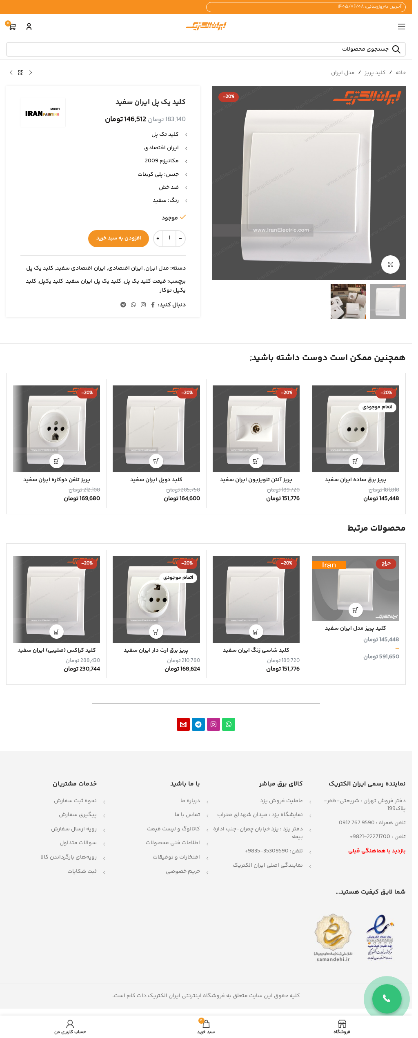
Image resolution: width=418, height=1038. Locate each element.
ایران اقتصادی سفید (81, 268)
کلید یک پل (39, 268)
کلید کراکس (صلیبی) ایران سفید (57, 650)
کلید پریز (375, 73)
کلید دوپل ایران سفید (156, 480)
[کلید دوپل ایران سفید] (156, 428)
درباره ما (190, 801)
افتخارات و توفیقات (176, 857)
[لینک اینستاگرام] (143, 305)
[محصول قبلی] (31, 73)
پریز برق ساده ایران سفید (356, 480)
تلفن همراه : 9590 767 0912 (372, 823)
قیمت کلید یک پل (145, 281)
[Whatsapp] (228, 724)
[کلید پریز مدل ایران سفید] (355, 588)
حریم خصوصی (183, 871)
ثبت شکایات (82, 871)
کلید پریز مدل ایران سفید (355, 628)
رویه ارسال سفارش (74, 829)
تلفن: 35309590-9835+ (274, 851)
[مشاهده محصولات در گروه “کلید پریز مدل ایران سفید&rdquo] (356, 610)
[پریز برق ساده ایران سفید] (355, 428)
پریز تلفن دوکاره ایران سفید (56, 480)
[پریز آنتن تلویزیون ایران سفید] (256, 428)
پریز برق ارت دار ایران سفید (156, 650)
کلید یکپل (51, 281)
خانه (401, 73)
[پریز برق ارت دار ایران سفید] (156, 599)
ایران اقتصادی (125, 268)
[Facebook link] (153, 305)
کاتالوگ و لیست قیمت (173, 829)
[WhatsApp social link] (133, 305)
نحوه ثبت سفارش (75, 801)
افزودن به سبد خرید (118, 238)
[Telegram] (198, 724)
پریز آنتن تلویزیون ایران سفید (256, 480)
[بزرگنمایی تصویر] (390, 264)
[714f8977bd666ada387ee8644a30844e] (183, 724)
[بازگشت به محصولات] (21, 73)
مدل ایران (343, 73)
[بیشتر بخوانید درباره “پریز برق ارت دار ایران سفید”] (156, 631)
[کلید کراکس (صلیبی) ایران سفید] (56, 599)
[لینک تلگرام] (123, 305)
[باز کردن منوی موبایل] (402, 26)
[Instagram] (213, 724)
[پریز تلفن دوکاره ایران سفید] (56, 428)
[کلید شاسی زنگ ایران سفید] (256, 599)
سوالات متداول (78, 843)
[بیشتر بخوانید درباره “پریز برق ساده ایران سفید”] (356, 461)
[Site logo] (206, 26)
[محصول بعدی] (11, 73)
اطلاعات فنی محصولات (173, 843)
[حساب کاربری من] (29, 26)
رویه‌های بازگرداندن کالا (68, 857)
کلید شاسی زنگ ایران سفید (256, 650)
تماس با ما (187, 814)
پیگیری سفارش (78, 814)
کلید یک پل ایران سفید (93, 281)
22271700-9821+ (369, 836)
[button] (256, 461)
